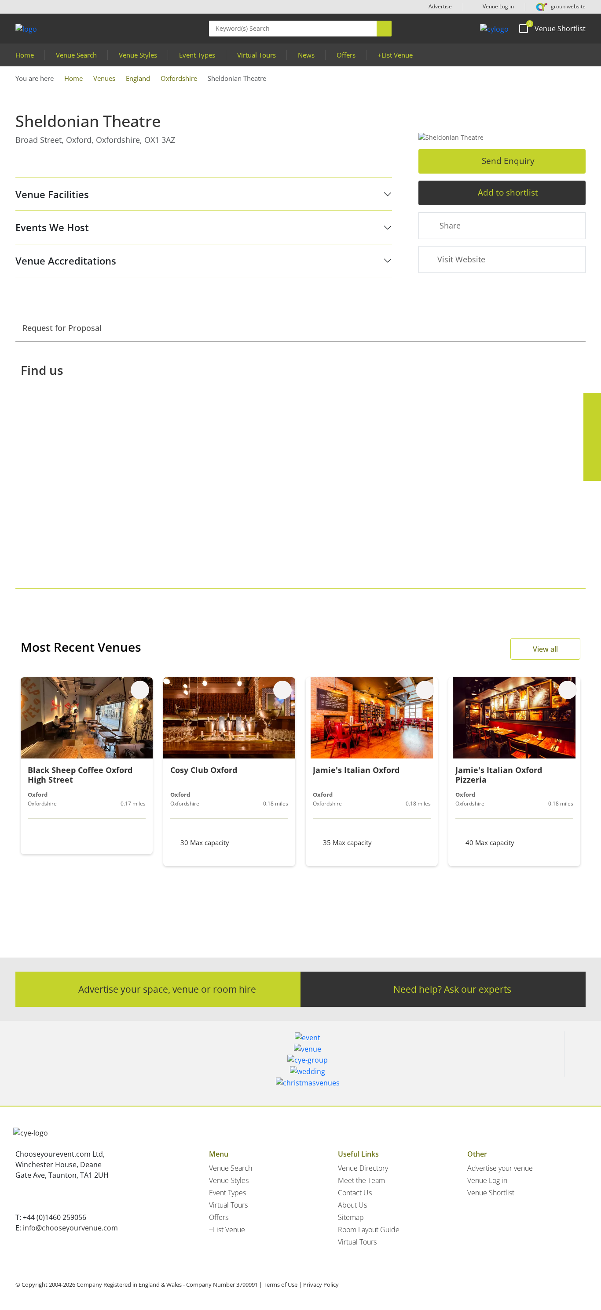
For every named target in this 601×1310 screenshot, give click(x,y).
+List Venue (395, 55)
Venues (104, 78)
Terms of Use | (283, 1284)
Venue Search (76, 55)
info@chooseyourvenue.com (70, 1228)
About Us (352, 1205)
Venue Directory (363, 1168)
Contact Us (355, 1193)
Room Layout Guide (368, 1229)
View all (545, 649)
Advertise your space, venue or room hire (167, 989)
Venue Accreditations (65, 260)
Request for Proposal (62, 328)
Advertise (440, 6)
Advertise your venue (500, 1168)
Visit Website (461, 259)
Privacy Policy (321, 1284)
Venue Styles (138, 55)
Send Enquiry (508, 161)
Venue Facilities (52, 194)
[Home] (494, 28)
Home (24, 55)
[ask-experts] (592, 472)
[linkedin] (592, 437)
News (306, 55)
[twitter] (592, 419)
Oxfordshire (179, 78)
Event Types (197, 55)
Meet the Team (361, 1180)
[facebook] (592, 401)
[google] (592, 454)
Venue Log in (497, 6)
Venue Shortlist (490, 1193)
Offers (346, 55)
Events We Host (52, 227)
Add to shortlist (508, 192)
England (138, 78)
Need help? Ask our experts (452, 989)
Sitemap (351, 1217)
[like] (140, 690)
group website (568, 6)
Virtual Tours (256, 55)
